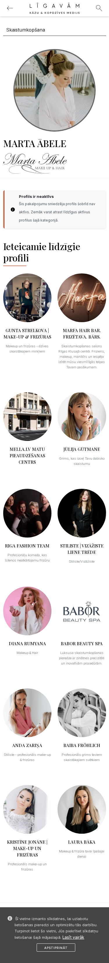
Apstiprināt (56, 948)
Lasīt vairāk (73, 937)
